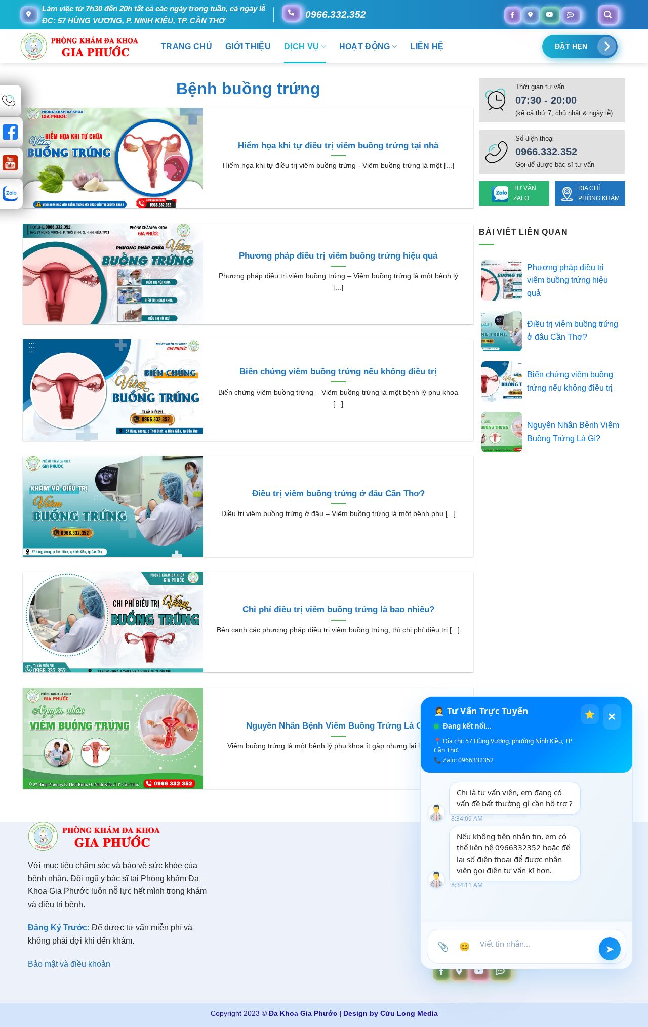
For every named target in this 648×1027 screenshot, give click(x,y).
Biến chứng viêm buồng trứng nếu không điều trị (338, 371)
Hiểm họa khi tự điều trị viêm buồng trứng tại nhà (338, 145)
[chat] (570, 14)
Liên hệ (426, 46)
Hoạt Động (364, 46)
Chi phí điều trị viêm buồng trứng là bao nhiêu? (338, 609)
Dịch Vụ (301, 46)
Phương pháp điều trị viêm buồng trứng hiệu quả (338, 256)
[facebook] (512, 14)
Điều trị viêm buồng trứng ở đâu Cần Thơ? (338, 493)
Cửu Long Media (409, 1013)
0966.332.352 (335, 14)
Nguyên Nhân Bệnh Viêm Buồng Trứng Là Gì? (338, 726)
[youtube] (549, 14)
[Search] (608, 15)
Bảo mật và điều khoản (69, 964)
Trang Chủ (186, 46)
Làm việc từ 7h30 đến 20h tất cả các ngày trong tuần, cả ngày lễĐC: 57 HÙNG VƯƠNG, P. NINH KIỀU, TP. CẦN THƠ (153, 14)
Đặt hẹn (571, 46)
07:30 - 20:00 (546, 100)
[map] (530, 14)
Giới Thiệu (248, 46)
